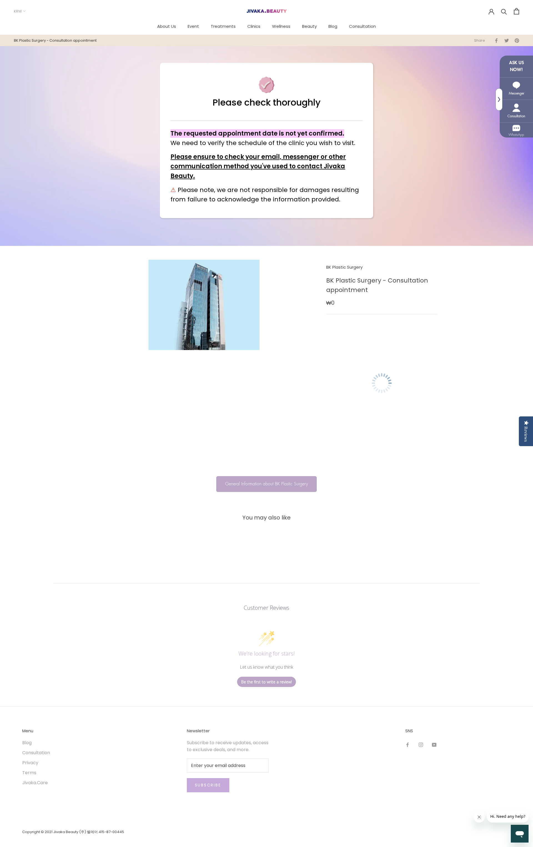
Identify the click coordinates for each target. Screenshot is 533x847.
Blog (332, 26)
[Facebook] (407, 744)
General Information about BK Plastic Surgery (266, 484)
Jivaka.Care (35, 782)
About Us (166, 26)
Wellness (281, 26)
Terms (29, 772)
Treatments (223, 26)
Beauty (309, 26)
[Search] (504, 11)
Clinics (253, 26)
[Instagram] (421, 744)
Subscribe (208, 785)
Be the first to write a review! (266, 681)
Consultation (362, 26)
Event (193, 26)
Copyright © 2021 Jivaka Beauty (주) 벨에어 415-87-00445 (73, 831)
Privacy (30, 762)
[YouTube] (434, 744)
